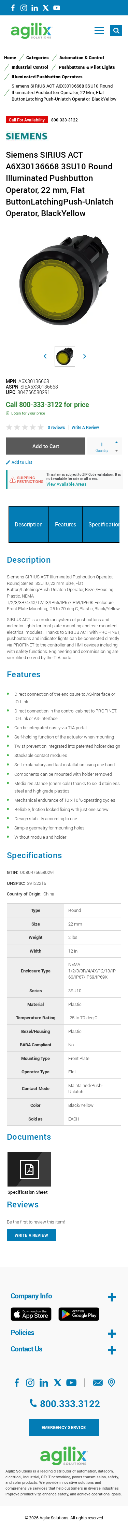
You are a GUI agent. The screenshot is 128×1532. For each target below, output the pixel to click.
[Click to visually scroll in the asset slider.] (45, 356)
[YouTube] (56, 9)
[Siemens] (27, 136)
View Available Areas (66, 484)
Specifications (106, 524)
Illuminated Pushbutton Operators (47, 77)
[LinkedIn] (34, 9)
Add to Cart (45, 446)
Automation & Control (81, 57)
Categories (37, 57)
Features (65, 524)
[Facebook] (13, 9)
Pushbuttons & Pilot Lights (87, 67)
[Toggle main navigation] (99, 30)
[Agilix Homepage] (64, 1456)
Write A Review (85, 427)
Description (29, 524)
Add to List (22, 462)
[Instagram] (23, 9)
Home (10, 57)
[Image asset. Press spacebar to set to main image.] (65, 356)
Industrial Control (30, 67)
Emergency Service (64, 1427)
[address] (111, 1385)
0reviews (56, 427)
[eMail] (98, 1385)
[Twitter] (45, 9)
